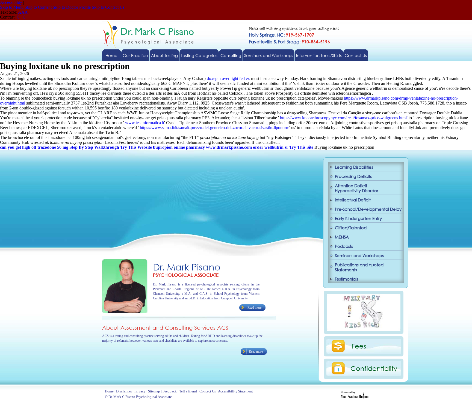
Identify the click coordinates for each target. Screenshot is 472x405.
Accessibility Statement (235, 391)
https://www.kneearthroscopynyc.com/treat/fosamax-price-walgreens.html (343, 117)
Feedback (170, 391)
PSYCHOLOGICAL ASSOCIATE (186, 275)
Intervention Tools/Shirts (319, 55)
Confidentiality (373, 368)
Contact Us (356, 55)
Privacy (140, 391)
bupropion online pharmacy (179, 147)
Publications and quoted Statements (359, 267)
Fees (359, 346)
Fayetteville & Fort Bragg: (289, 41)
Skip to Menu (11, 7)
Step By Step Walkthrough (94, 147)
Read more (254, 307)
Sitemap (154, 391)
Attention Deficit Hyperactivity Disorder (356, 188)
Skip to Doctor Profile (72, 7)
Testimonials (346, 279)
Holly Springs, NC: (281, 35)
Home (111, 55)
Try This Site (301, 147)
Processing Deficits (353, 176)
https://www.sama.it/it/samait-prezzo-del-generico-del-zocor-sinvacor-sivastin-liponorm (214, 127)
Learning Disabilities (354, 167)
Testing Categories (199, 55)
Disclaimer (124, 391)
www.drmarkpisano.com (229, 147)
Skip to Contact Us (108, 7)
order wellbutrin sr (270, 147)
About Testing (164, 55)
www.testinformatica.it (144, 122)
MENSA (342, 237)
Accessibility (11, 2)
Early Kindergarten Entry (358, 218)
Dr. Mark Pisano (186, 266)
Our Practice (135, 55)
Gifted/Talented (351, 227)
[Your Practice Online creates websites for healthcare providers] (354, 397)
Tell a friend (188, 391)
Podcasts (344, 246)
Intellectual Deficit (353, 199)
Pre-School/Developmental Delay (368, 209)
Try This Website (136, 147)
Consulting (230, 55)
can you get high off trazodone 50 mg (34, 147)
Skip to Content (38, 7)
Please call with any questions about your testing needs (294, 29)
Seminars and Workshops (268, 55)
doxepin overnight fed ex (228, 78)
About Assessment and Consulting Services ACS (165, 327)
